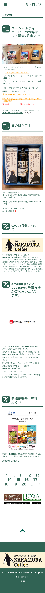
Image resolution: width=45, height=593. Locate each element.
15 (18, 479)
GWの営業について (24, 227)
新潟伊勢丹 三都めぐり (24, 400)
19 (15, 484)
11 (21, 475)
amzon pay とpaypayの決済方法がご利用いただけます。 (26, 289)
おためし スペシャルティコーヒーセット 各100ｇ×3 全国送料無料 (20, 111)
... (13, 475)
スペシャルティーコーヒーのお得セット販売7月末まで (25, 32)
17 (35, 479)
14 (10, 479)
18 (6, 484)
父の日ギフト (21, 125)
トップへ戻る (22, 530)
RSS (23, 581)
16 (27, 479)
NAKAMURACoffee (20, 573)
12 (29, 475)
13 (37, 475)
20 (24, 484)
